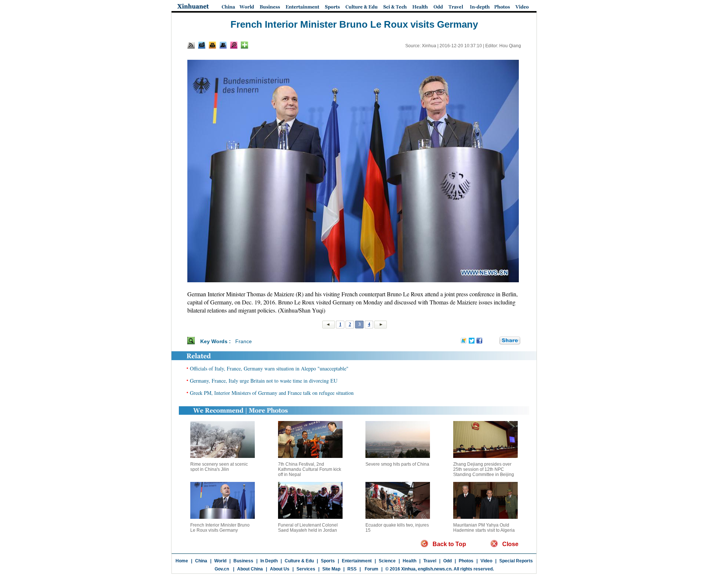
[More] (244, 45)
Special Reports (516, 560)
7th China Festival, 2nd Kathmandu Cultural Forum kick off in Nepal (309, 469)
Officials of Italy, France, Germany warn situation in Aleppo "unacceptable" (269, 368)
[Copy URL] (223, 45)
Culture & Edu (299, 560)
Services (305, 569)
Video (486, 560)
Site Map (331, 569)
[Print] (212, 45)
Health (409, 560)
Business (243, 560)
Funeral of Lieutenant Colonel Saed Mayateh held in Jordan (308, 527)
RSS (352, 569)
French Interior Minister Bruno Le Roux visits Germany (220, 527)
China (201, 560)
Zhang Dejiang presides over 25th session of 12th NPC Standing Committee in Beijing (483, 469)
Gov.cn (222, 569)
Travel (429, 560)
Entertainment (357, 560)
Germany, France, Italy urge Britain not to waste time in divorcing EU (263, 380)
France (243, 341)
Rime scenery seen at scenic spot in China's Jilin (219, 467)
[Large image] (233, 45)
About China (250, 569)
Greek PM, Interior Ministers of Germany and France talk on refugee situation (272, 392)
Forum (371, 569)
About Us (279, 569)
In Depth (269, 560)
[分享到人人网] (494, 341)
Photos (466, 560)
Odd (447, 560)
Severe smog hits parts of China (397, 464)
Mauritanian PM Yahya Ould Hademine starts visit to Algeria (484, 527)
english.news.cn (434, 569)
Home (182, 560)
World (220, 560)
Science (387, 560)
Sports (328, 560)
